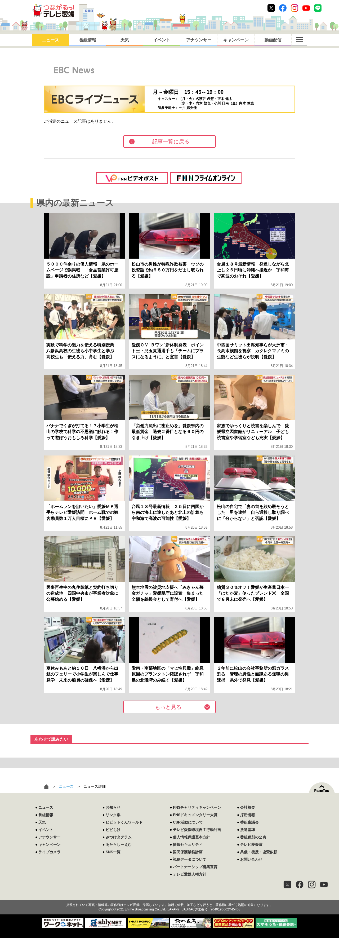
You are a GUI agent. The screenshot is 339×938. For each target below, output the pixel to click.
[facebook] (300, 884)
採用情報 (247, 815)
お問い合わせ (251, 859)
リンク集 (113, 815)
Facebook (283, 8)
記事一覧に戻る (170, 141)
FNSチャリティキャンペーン (197, 807)
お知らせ (113, 807)
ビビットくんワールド (124, 822)
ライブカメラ (49, 852)
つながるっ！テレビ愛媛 (169, 896)
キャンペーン (236, 40)
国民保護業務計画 (188, 852)
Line (318, 8)
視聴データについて (189, 859)
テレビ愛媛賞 (251, 844)
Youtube (306, 8)
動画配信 (273, 40)
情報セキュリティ (188, 844)
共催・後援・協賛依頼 (258, 852)
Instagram (294, 8)
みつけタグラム (119, 837)
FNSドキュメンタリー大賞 (195, 815)
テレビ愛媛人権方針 (189, 874)
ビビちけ (113, 830)
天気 (125, 40)
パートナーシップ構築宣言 (195, 867)
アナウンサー (199, 40)
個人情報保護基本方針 (191, 837)
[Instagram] (312, 884)
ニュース (50, 40)
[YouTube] (324, 884)
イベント (161, 40)
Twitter (271, 8)
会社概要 (247, 807)
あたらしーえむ (119, 844)
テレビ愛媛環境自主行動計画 (197, 830)
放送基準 (247, 830)
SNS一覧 (113, 852)
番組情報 (87, 40)
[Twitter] (287, 884)
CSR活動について (188, 822)
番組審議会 (249, 822)
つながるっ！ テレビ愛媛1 (53, 10)
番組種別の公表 (253, 837)
